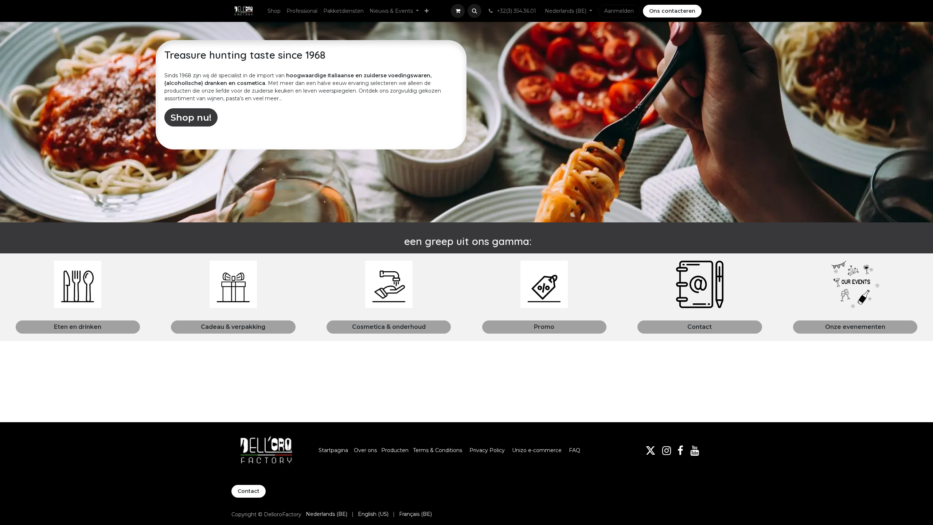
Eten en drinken (77, 326)
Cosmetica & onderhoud (389, 326)
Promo (544, 326)
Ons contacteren (672, 11)
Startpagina (333, 450)
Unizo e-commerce (537, 450)
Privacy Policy (487, 450)
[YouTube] (694, 450)
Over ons (365, 450)
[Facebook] (680, 450)
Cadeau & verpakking (233, 326)
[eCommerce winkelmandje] (458, 11)
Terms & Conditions (438, 450)
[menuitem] (274, 11)
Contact (699, 326)
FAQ (574, 450)
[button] (474, 11)
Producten (395, 450)
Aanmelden (619, 11)
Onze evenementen (855, 326)
